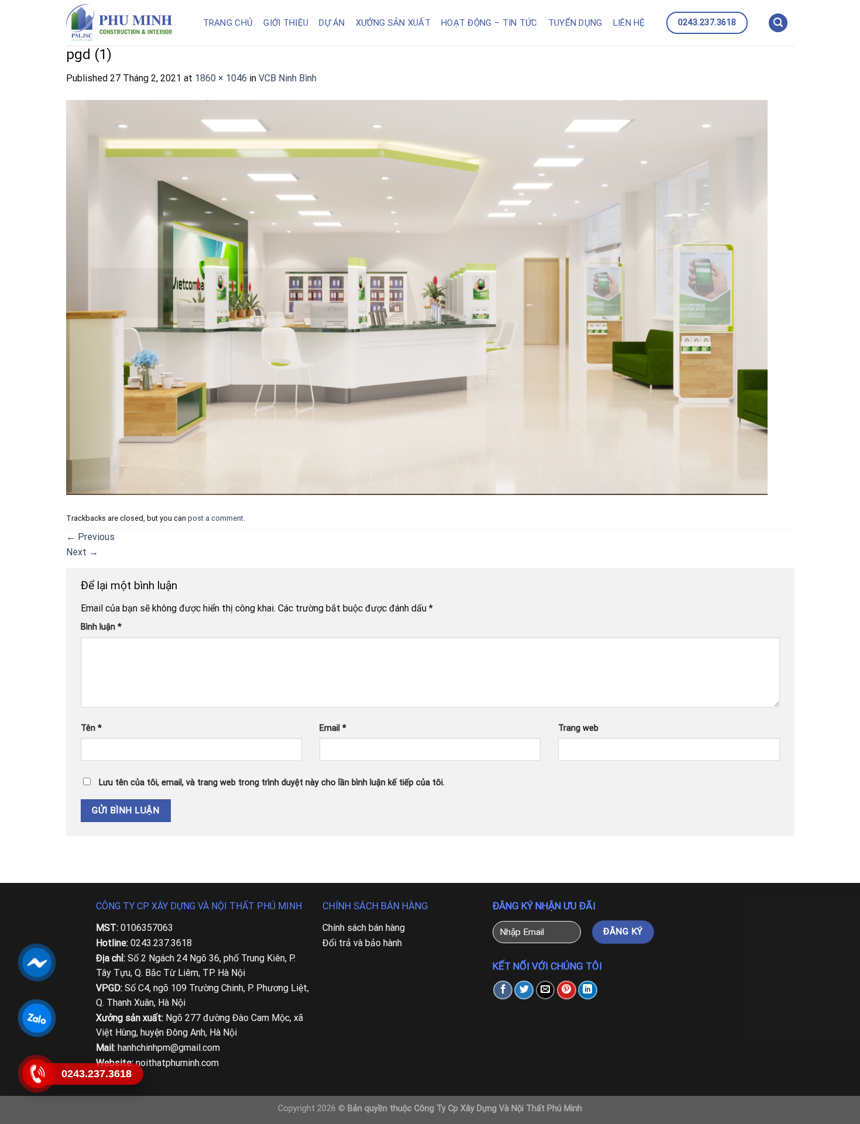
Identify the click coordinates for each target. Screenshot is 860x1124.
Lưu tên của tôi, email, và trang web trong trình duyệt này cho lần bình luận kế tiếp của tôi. (272, 783)
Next (82, 552)
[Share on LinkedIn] (587, 990)
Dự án (332, 23)
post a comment (215, 518)
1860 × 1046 (221, 78)
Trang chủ (228, 23)
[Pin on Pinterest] (566, 990)
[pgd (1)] (417, 296)
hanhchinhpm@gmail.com (169, 1047)
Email (332, 728)
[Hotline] (36, 1073)
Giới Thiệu (285, 23)
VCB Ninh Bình (288, 78)
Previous (90, 536)
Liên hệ (629, 23)
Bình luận (101, 627)
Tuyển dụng (575, 23)
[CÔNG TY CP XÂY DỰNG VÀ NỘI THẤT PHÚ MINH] (125, 23)
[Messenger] (36, 962)
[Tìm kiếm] (778, 23)
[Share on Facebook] (502, 990)
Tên (91, 728)
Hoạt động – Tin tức (489, 23)
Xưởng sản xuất (393, 23)
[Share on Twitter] (524, 990)
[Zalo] (36, 1018)
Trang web (578, 728)
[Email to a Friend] (545, 990)
